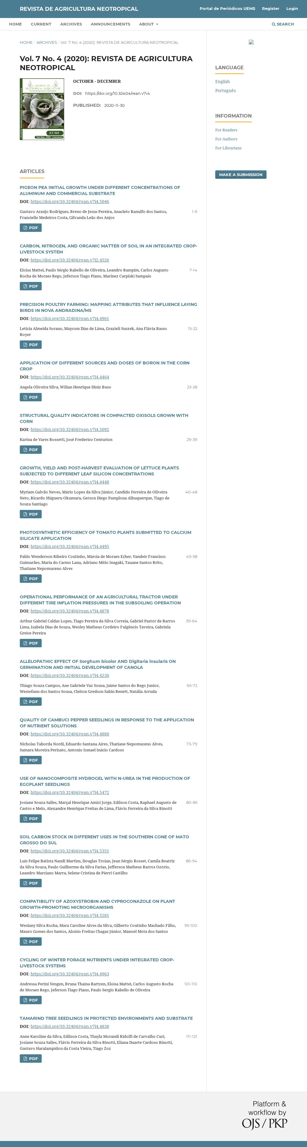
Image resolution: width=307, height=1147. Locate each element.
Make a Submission (241, 174)
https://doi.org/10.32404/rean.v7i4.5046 (70, 201)
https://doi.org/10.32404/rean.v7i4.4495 (70, 546)
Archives (71, 24)
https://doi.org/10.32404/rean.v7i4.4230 (70, 675)
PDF (33, 227)
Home (15, 24)
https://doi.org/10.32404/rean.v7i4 (117, 93)
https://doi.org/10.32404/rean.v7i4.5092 (70, 429)
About (147, 24)
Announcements (110, 24)
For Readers (226, 130)
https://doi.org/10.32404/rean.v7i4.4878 (70, 611)
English (222, 81)
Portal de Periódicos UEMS (227, 8)
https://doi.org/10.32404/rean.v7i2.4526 (70, 260)
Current (41, 24)
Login (292, 8)
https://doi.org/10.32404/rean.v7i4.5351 (70, 851)
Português (225, 90)
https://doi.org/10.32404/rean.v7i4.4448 (70, 482)
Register (270, 8)
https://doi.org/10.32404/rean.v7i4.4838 (70, 1026)
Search (285, 24)
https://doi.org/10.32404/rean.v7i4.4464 (70, 377)
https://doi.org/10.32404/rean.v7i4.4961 (70, 318)
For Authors (226, 139)
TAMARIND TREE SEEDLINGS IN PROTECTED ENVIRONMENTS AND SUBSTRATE (106, 1018)
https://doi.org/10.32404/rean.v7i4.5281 (70, 915)
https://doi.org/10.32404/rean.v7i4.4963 (70, 974)
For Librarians (228, 148)
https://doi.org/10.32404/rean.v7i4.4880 (70, 734)
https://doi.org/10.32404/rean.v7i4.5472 (70, 792)
